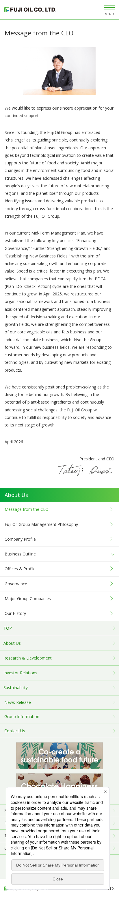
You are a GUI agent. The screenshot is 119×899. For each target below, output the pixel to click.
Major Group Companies (28, 598)
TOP (7, 628)
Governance (16, 583)
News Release (17, 702)
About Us (12, 643)
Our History (15, 613)
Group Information (21, 716)
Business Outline (20, 554)
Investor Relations (20, 672)
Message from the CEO (27, 509)
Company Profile (20, 539)
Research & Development (27, 658)
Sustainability (15, 687)
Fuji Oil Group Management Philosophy (41, 524)
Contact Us (14, 730)
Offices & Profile (20, 568)
